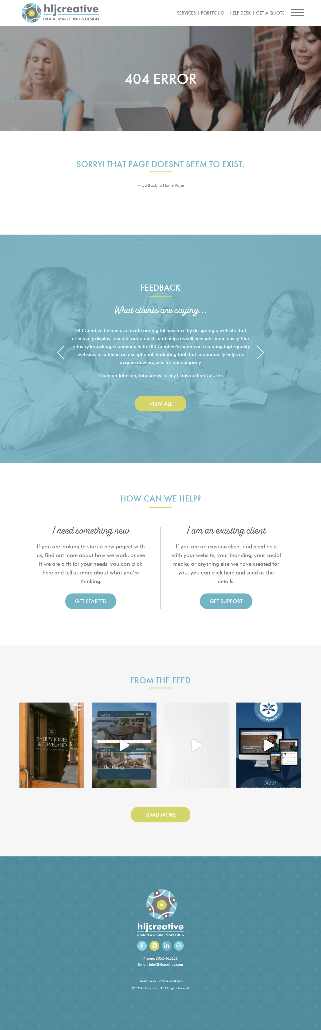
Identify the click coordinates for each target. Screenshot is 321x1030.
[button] (60, 353)
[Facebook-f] (142, 945)
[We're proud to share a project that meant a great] (268, 745)
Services (186, 13)
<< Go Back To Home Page (160, 185)
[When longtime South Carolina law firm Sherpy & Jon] (52, 745)
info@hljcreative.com (166, 964)
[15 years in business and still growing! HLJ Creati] (196, 745)
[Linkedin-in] (167, 945)
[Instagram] (154, 945)
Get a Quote (270, 13)
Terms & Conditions (170, 981)
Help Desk (240, 13)
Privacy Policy (147, 981)
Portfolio (212, 13)
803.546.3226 (167, 958)
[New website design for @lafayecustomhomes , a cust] (124, 745)
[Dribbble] (179, 945)
